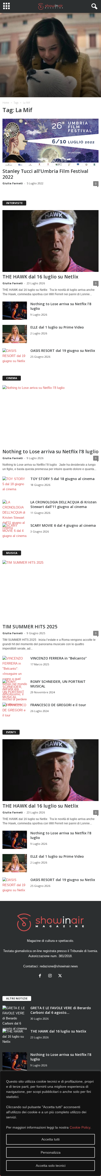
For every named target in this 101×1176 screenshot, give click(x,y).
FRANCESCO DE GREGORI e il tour (58, 705)
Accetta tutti (50, 1139)
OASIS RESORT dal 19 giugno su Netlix (62, 350)
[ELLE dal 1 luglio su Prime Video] (14, 334)
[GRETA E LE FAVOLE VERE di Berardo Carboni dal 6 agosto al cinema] (14, 1018)
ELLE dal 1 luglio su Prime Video (57, 327)
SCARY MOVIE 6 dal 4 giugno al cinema (63, 525)
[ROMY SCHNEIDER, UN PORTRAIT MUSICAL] (14, 689)
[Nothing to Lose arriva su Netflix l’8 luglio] (14, 311)
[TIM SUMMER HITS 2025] (50, 591)
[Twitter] (60, 976)
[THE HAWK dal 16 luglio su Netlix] (50, 241)
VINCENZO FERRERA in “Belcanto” (58, 658)
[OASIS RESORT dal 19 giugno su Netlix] (14, 357)
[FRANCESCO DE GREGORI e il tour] (14, 712)
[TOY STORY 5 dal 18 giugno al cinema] (14, 485)
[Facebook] (41, 976)
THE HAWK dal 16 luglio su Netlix (40, 277)
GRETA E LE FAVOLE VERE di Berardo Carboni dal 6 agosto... (60, 1010)
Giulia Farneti (12, 183)
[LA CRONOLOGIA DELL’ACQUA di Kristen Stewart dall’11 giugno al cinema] (14, 515)
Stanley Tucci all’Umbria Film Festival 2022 (45, 174)
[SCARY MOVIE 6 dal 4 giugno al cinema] (14, 532)
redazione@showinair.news (59, 966)
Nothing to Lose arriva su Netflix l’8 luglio (50, 451)
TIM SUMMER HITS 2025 (29, 627)
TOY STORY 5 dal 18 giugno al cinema (62, 478)
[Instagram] (51, 976)
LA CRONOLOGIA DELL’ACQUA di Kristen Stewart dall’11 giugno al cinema (63, 504)
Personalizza (51, 1152)
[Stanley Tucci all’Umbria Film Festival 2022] (50, 142)
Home (5, 102)
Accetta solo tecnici (50, 1165)
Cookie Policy (80, 1127)
